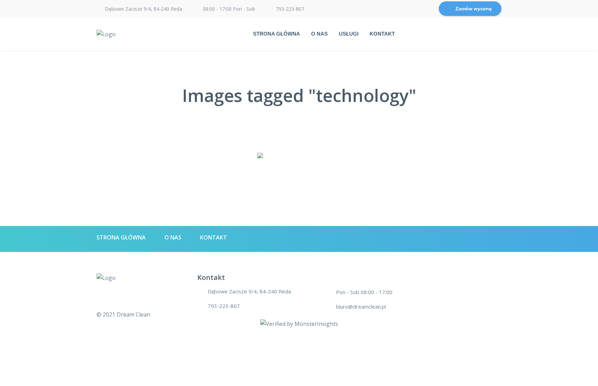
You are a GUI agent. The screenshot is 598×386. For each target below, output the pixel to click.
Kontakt (382, 34)
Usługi (349, 34)
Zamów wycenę (473, 8)
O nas (319, 34)
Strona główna (276, 34)
